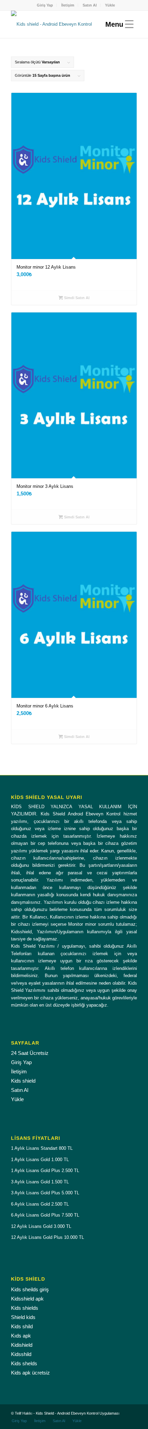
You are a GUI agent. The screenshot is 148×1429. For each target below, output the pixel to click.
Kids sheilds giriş (30, 1289)
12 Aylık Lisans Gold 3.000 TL (41, 1226)
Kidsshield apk (27, 1299)
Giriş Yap (45, 5)
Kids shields (24, 1308)
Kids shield (23, 1081)
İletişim (67, 5)
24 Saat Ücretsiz (30, 1053)
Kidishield (21, 1345)
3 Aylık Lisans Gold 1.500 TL (40, 1181)
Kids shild (22, 1326)
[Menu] (117, 24)
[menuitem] (45, 5)
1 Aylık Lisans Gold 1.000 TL (40, 1159)
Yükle (110, 5)
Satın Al (90, 5)
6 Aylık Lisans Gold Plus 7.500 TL (45, 1215)
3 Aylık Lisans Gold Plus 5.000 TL (45, 1192)
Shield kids (23, 1317)
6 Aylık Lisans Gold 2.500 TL (40, 1204)
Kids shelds (24, 1363)
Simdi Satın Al (76, 298)
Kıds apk (21, 1336)
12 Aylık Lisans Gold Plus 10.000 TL (47, 1237)
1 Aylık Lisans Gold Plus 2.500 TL (45, 1170)
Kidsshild (21, 1354)
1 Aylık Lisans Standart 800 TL (42, 1148)
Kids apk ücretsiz (30, 1373)
